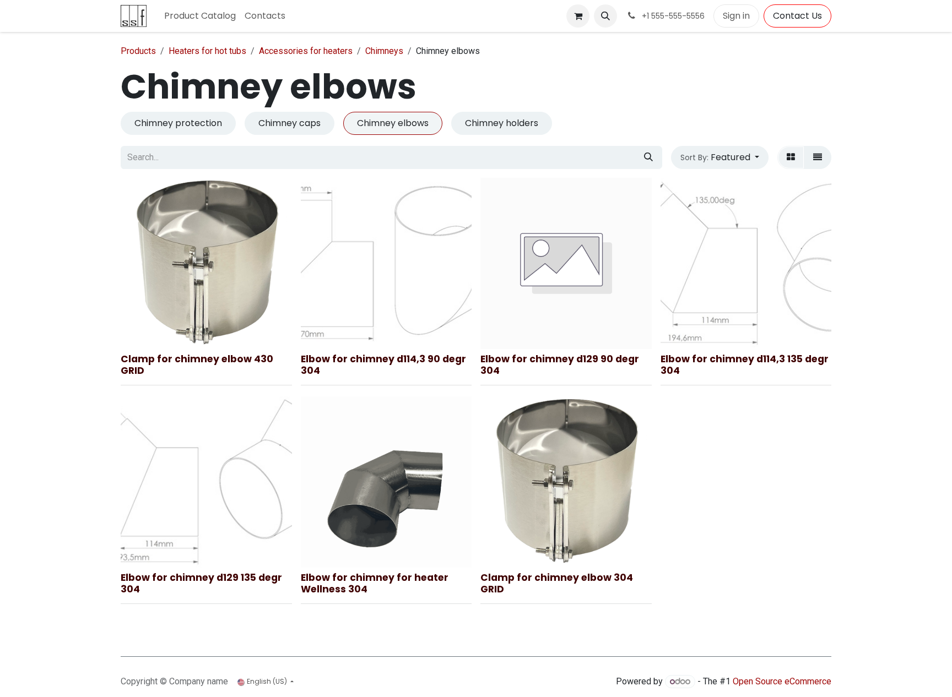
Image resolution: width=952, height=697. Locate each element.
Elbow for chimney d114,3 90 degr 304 (383, 364)
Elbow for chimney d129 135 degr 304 (201, 583)
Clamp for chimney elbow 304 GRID (556, 583)
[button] (605, 16)
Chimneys (384, 51)
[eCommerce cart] (577, 16)
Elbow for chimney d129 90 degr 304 (559, 364)
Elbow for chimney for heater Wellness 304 (374, 583)
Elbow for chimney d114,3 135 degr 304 (745, 364)
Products (138, 51)
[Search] (648, 157)
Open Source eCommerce (782, 681)
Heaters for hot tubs (207, 51)
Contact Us (797, 15)
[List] (817, 157)
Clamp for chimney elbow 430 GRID (197, 364)
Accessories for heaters (306, 51)
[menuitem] (200, 16)
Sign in (736, 15)
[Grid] (790, 157)
